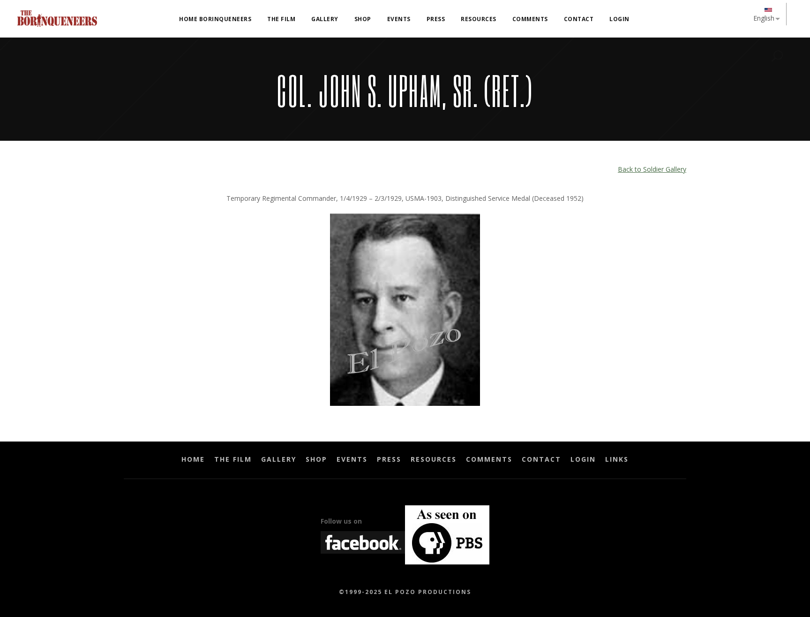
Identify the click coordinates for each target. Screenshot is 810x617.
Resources (434, 459)
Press (389, 459)
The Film (233, 459)
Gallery (278, 459)
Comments (489, 459)
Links (617, 459)
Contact (541, 459)
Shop (316, 459)
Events (352, 459)
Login (583, 459)
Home (193, 459)
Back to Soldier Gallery (652, 169)
